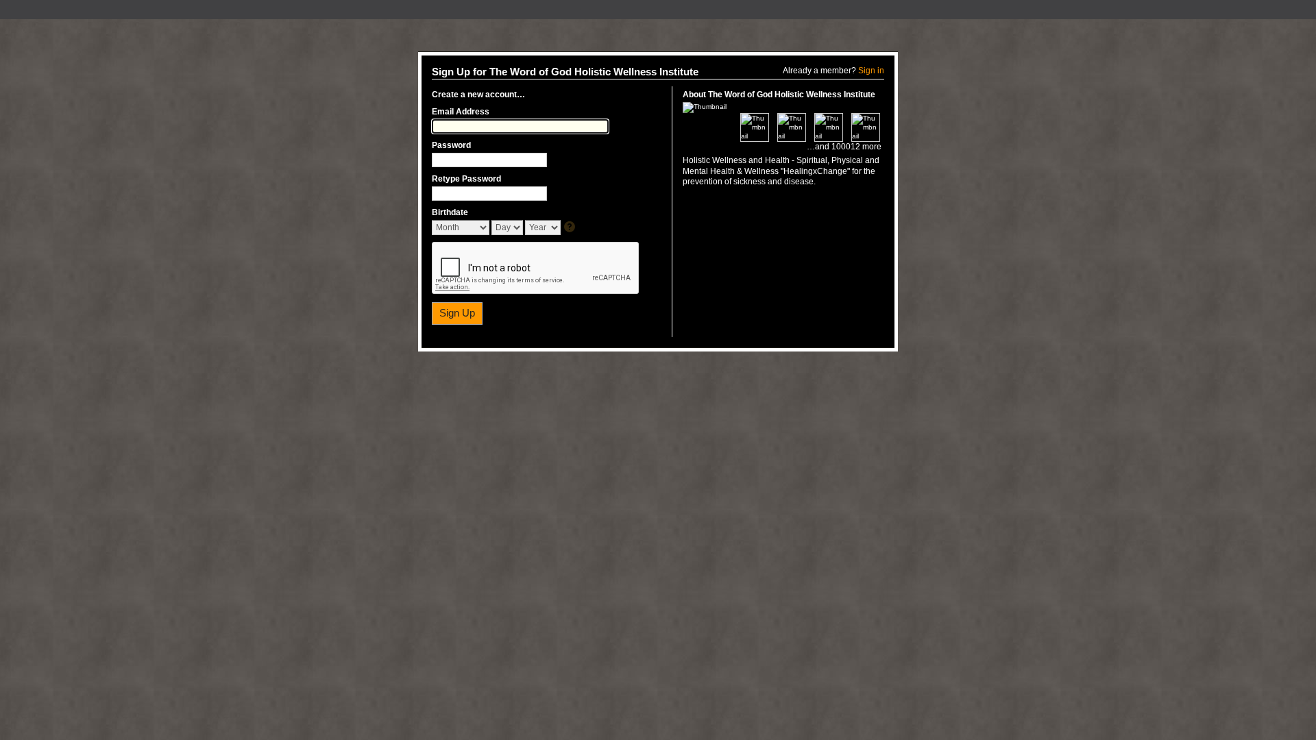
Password (451, 145)
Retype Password (466, 179)
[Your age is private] (570, 227)
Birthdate (450, 212)
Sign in (871, 70)
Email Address (460, 111)
